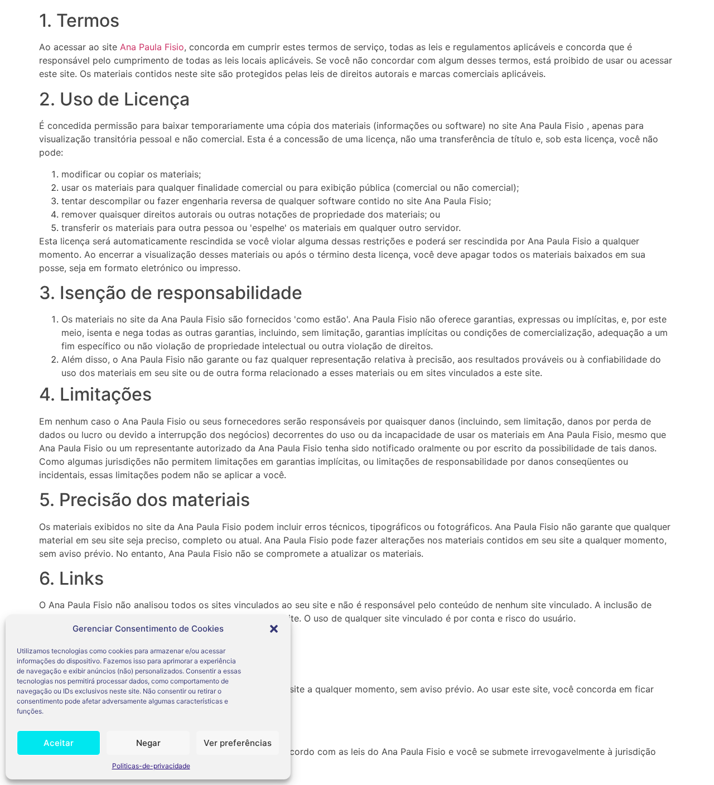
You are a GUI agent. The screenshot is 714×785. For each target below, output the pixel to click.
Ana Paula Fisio (152, 46)
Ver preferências (238, 743)
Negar (148, 743)
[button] (273, 628)
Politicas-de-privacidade (151, 766)
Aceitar (59, 743)
